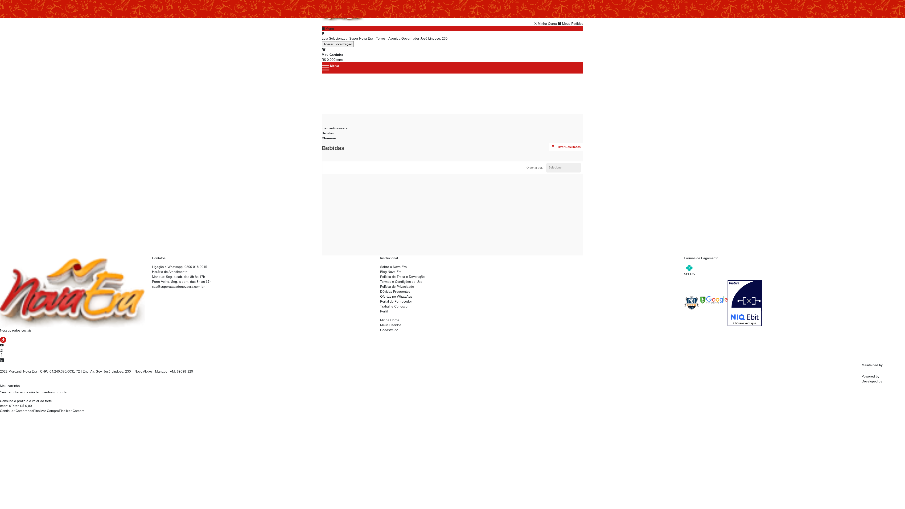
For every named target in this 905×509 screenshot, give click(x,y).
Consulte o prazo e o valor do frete (26, 401)
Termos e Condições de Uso (401, 281)
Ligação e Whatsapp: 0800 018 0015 (179, 267)
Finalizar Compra (46, 411)
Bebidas (328, 133)
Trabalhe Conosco (393, 306)
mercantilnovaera (335, 128)
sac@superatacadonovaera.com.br (178, 286)
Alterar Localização (338, 44)
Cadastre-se (389, 330)
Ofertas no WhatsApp (396, 296)
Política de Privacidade (397, 286)
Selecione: (555, 167)
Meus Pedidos (572, 23)
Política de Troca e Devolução (402, 277)
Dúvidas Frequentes (395, 291)
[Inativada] (745, 303)
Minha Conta (547, 23)
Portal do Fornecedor (396, 301)
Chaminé (329, 138)
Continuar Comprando (16, 411)
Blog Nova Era (391, 272)
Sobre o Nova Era (393, 267)
